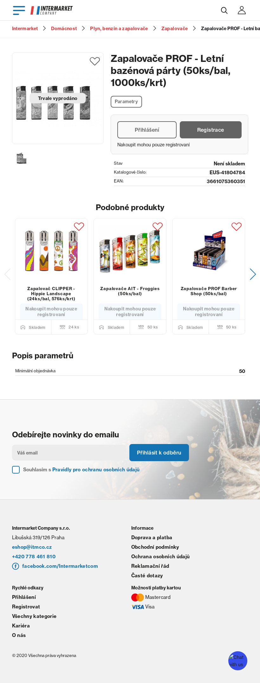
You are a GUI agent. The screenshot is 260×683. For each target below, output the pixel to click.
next (253, 274)
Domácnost (64, 28)
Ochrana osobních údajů (160, 557)
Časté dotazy (147, 576)
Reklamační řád (150, 566)
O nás (19, 635)
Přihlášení (147, 130)
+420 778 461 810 (33, 557)
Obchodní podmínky (155, 547)
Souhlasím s (81, 470)
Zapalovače (174, 28)
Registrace (210, 130)
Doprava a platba (151, 537)
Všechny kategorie (34, 616)
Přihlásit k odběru (159, 452)
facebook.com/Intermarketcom (60, 566)
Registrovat (26, 607)
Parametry (126, 101)
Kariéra (21, 626)
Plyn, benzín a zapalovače (119, 28)
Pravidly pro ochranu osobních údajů (96, 470)
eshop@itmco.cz (32, 547)
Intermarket (25, 28)
